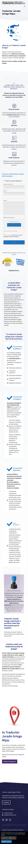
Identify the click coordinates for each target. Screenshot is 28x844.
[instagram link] (3, 820)
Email (5, 190)
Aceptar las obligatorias (8, 838)
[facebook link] (10, 820)
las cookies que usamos (10, 833)
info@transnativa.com (13, 115)
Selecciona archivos (14, 225)
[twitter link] (7, 820)
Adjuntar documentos (9, 217)
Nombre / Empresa (8, 184)
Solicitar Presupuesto (10, 761)
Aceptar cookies (6, 841)
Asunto (5, 200)
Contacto (6, 802)
